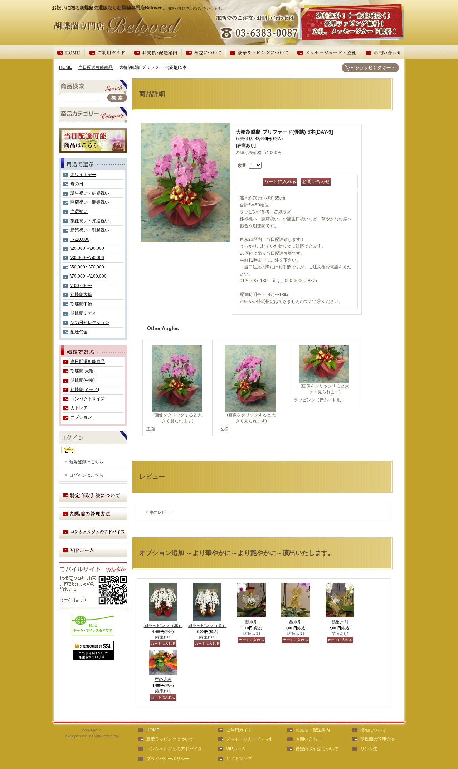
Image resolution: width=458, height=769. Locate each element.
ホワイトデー (83, 174)
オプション (81, 417)
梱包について (373, 729)
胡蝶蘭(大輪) (82, 370)
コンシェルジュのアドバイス (174, 748)
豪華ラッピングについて (170, 739)
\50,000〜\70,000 (87, 266)
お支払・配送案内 (313, 729)
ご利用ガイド (239, 729)
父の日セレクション (89, 322)
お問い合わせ (308, 739)
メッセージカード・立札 (249, 739)
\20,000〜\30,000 (87, 248)
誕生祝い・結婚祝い (89, 193)
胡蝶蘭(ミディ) (84, 389)
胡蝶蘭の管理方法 (377, 739)
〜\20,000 (79, 239)
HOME (65, 67)
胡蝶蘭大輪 (81, 294)
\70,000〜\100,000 (88, 276)
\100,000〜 (81, 285)
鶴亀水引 (340, 622)
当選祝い (79, 211)
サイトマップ (239, 758)
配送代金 (79, 331)
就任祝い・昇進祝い (89, 220)
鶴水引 (251, 622)
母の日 (76, 183)
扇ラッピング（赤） (163, 625)
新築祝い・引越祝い (89, 230)
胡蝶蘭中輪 (81, 303)
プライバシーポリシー (167, 758)
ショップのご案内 (93, 495)
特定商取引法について (317, 748)
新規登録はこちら (86, 461)
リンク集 (368, 748)
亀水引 (295, 622)
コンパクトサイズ (87, 398)
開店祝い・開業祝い (89, 202)
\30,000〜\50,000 (87, 257)
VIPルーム (236, 748)
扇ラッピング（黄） (207, 625)
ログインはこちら (86, 475)
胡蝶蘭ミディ (83, 313)
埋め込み (163, 679)
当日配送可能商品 (95, 67)
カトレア (79, 407)
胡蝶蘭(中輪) (82, 380)
